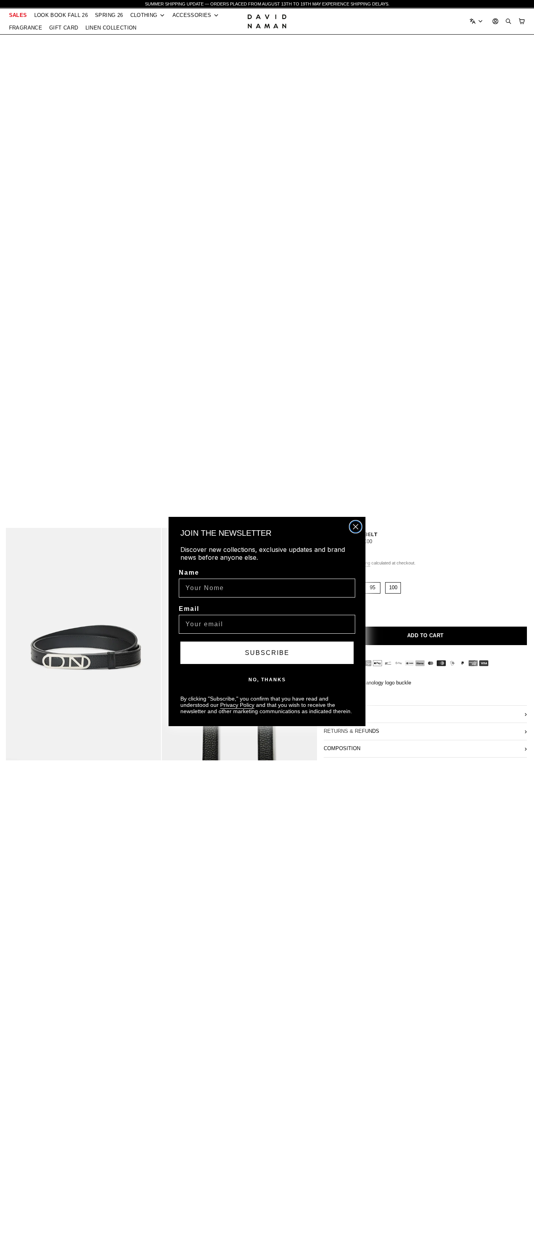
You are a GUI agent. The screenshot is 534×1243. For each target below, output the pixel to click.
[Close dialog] (356, 527)
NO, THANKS (267, 679)
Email (189, 608)
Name (189, 572)
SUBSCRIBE (267, 652)
